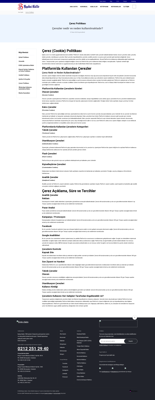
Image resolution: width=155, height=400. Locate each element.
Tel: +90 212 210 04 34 (24, 371)
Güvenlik (21, 61)
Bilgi (111, 1)
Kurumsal (62, 337)
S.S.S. (117, 1)
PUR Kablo (80, 366)
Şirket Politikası (24, 57)
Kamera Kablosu (81, 359)
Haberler (62, 347)
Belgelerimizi (114, 371)
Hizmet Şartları (57, 393)
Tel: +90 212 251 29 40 (24, 360)
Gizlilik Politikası (24, 75)
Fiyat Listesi (103, 1)
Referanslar (63, 351)
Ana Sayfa (20, 12)
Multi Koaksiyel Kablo (83, 337)
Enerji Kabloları (81, 373)
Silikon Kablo (80, 376)
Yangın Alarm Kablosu (83, 346)
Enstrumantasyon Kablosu (84, 380)
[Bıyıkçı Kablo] (28, 6)
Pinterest (65, 377)
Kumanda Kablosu (82, 356)
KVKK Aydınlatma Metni (26, 65)
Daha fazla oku (22, 340)
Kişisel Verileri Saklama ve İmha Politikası (26, 70)
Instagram (65, 370)
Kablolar (62, 340)
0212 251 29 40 (33, 348)
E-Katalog (133, 1)
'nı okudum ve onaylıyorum (110, 345)
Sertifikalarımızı (106, 371)
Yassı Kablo (80, 369)
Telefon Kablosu (81, 363)
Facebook (65, 367)
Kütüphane (63, 344)
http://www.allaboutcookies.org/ (87, 78)
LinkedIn (64, 373)
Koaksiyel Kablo (81, 334)
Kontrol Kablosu (81, 353)
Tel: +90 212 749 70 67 (24, 382)
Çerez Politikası (24, 83)
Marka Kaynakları (24, 93)
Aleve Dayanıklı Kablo (83, 349)
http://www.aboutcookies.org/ (67, 78)
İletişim (62, 354)
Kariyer (125, 1)
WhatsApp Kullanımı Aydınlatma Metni (25, 88)
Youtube (64, 363)
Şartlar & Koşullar (24, 79)
